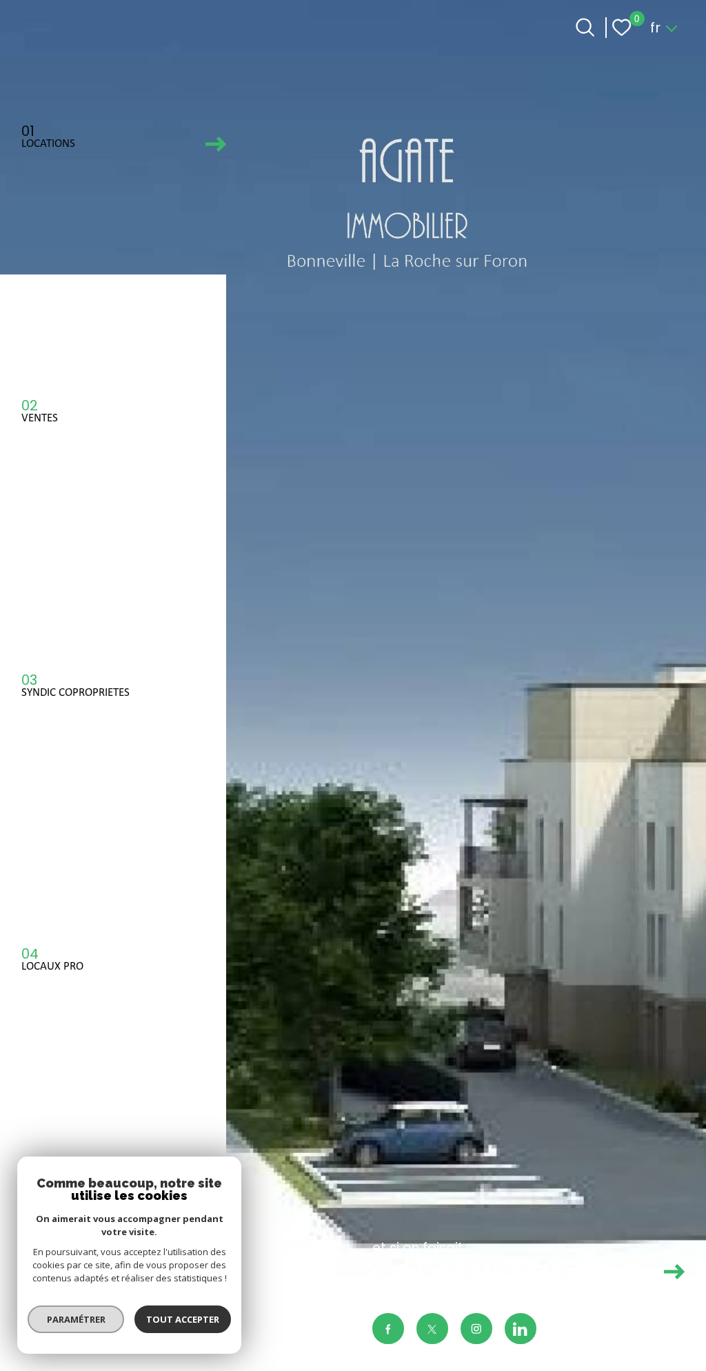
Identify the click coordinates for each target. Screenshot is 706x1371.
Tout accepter (182, 1319)
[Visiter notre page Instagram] (476, 1329)
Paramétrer (76, 1319)
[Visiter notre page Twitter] (432, 1329)
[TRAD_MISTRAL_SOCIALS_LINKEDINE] (520, 1329)
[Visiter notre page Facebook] (388, 1329)
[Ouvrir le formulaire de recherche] (585, 27)
